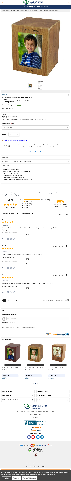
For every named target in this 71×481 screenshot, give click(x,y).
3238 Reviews (12, 207)
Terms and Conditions (31, 467)
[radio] (35, 199)
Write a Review (63, 214)
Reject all (16, 478)
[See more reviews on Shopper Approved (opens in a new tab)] (14, 239)
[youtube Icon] (33, 437)
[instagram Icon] (38, 437)
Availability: (5, 146)
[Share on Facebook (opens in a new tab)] (8, 239)
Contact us (35, 417)
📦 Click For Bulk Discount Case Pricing (14, 140)
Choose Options (12, 364)
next (68, 363)
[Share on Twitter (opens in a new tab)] (11, 239)
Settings (6, 478)
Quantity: (4, 134)
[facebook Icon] (29, 437)
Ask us (19, 105)
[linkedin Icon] (42, 437)
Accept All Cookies (29, 478)
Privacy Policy (41, 467)
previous (3, 363)
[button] (35, 459)
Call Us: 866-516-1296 (35, 414)
